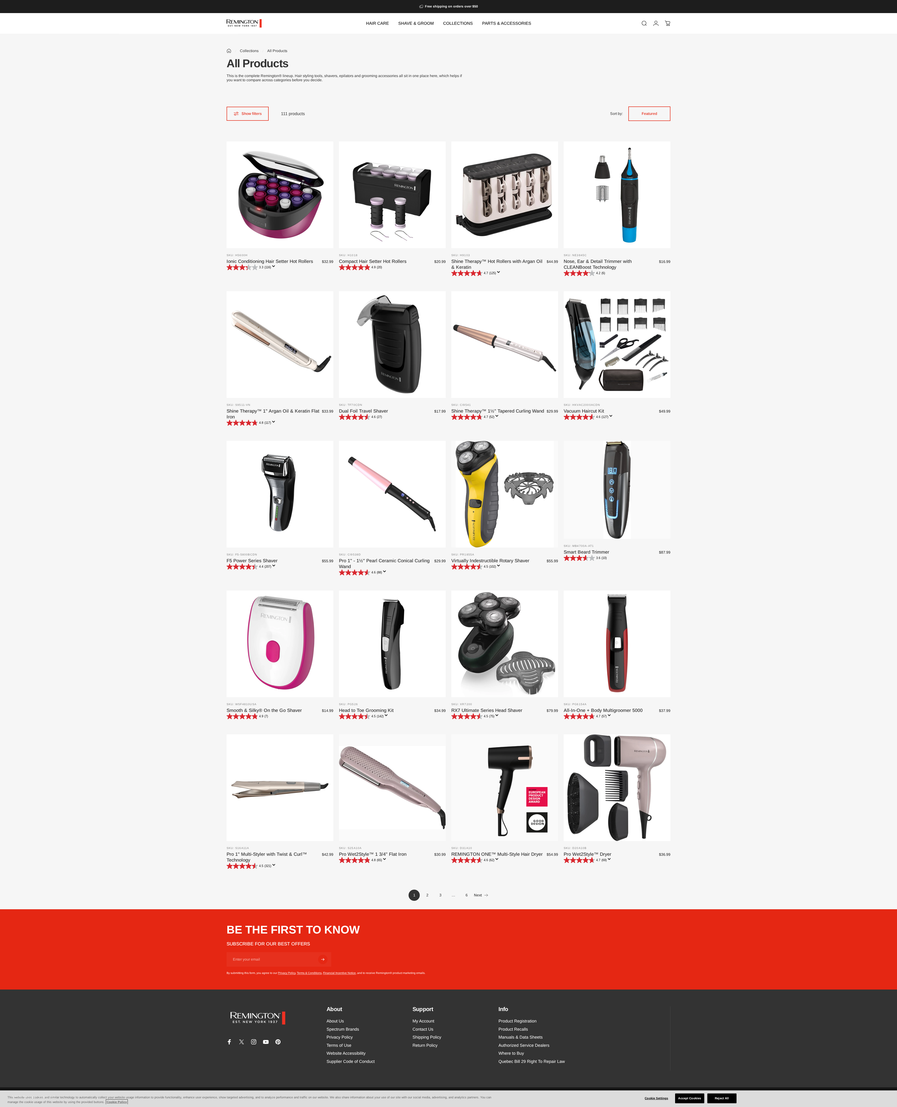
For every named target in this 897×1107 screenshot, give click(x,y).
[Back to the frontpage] (229, 51)
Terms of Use (339, 1045)
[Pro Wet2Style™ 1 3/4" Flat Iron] (392, 787)
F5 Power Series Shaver (252, 560)
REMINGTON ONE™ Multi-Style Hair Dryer (497, 854)
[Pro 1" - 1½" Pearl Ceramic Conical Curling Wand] (392, 494)
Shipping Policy (427, 1037)
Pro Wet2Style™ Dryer (587, 854)
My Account (423, 1021)
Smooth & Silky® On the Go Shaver (264, 710)
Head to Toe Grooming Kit (366, 710)
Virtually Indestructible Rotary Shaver (490, 560)
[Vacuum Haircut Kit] (617, 344)
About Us (335, 1021)
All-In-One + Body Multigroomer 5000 (603, 710)
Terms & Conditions (309, 973)
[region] (448, 1098)
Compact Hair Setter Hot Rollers (372, 261)
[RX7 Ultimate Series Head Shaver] (504, 644)
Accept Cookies (689, 1098)
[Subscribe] (322, 959)
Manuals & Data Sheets (520, 1037)
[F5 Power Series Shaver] (280, 494)
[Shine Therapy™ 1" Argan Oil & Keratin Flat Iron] (280, 344)
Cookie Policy (117, 1102)
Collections (249, 51)
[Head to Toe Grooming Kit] (392, 644)
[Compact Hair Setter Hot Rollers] (392, 194)
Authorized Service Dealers (523, 1045)
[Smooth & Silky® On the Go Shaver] (280, 644)
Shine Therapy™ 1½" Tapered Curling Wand (497, 411)
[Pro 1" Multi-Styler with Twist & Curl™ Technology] (280, 787)
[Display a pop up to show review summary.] (274, 267)
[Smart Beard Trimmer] (617, 490)
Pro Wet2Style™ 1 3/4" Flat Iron (372, 854)
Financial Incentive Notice (339, 973)
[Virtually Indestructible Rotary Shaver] (504, 494)
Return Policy (425, 1045)
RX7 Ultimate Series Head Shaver (486, 710)
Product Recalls (513, 1029)
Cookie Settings (656, 1098)
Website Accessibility (346, 1053)
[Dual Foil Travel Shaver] (392, 344)
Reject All (722, 1098)
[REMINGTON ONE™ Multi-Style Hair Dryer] (504, 787)
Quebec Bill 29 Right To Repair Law (531, 1061)
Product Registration (517, 1021)
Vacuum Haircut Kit (584, 411)
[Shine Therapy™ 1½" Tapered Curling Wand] (504, 344)
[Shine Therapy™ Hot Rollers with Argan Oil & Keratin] (504, 194)
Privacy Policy (286, 973)
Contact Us (423, 1029)
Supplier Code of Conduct (351, 1061)
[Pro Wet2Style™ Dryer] (617, 787)
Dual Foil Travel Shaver (363, 411)
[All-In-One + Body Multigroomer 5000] (617, 644)
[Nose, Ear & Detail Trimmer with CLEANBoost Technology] (617, 194)
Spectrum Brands (343, 1029)
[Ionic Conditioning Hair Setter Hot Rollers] (280, 194)
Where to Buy (511, 1053)
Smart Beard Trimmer (586, 552)
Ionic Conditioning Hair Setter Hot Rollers (270, 261)
